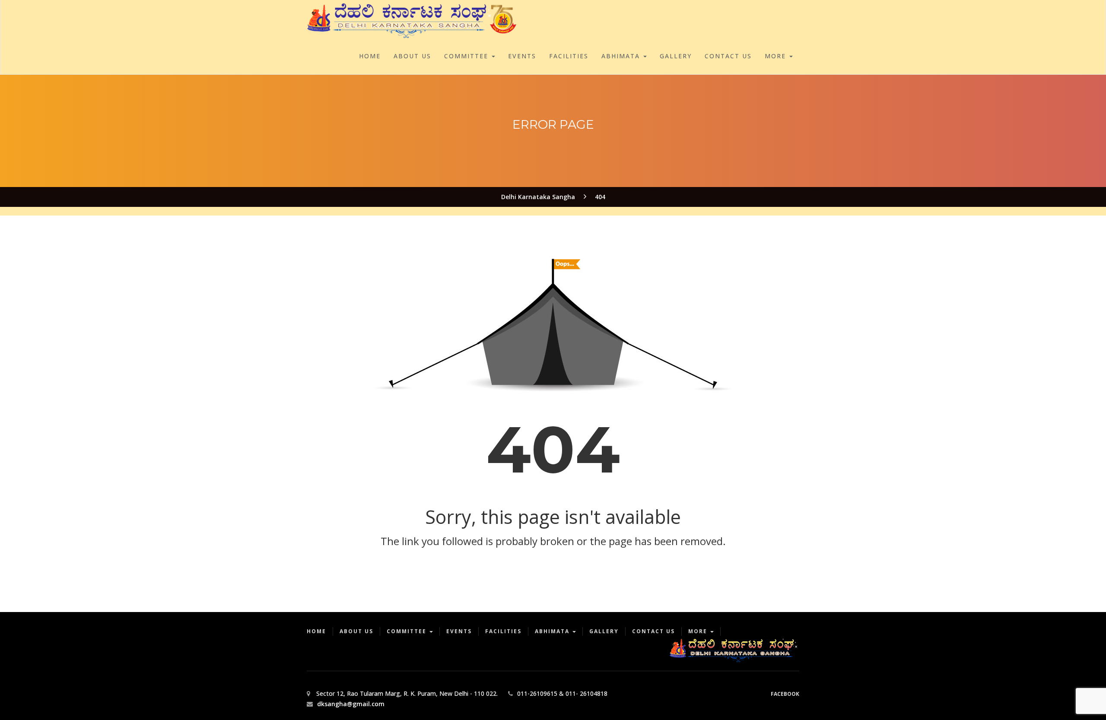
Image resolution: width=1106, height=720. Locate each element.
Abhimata (621, 56)
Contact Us (728, 56)
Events (522, 56)
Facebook (785, 694)
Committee (467, 56)
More (776, 56)
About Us (412, 56)
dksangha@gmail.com (351, 704)
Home (370, 56)
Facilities (568, 56)
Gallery (676, 56)
